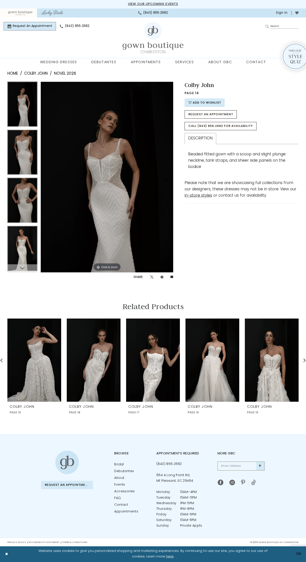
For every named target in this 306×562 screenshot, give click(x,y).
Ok (298, 554)
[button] (281, 13)
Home (12, 74)
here (170, 556)
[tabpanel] (22, 106)
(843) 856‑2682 (169, 464)
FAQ (117, 498)
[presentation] (34, 360)
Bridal (119, 464)
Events (119, 484)
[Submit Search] (267, 26)
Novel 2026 (65, 74)
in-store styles (198, 195)
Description (200, 138)
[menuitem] (20, 13)
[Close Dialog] (7, 554)
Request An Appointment (210, 114)
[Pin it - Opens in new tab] (162, 277)
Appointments (126, 511)
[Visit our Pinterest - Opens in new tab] (243, 483)
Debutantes (124, 471)
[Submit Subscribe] (260, 466)
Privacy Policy (16, 542)
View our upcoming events (153, 4)
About (119, 478)
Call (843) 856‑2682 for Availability (220, 126)
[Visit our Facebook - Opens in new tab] (221, 483)
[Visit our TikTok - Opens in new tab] (253, 483)
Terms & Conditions (74, 542)
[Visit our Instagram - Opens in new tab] (232, 483)
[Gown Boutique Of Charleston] (153, 37)
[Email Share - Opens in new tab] (171, 277)
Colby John (36, 74)
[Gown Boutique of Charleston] (67, 462)
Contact (121, 505)
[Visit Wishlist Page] (296, 13)
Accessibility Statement (44, 542)
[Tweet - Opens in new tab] (152, 277)
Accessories (124, 491)
